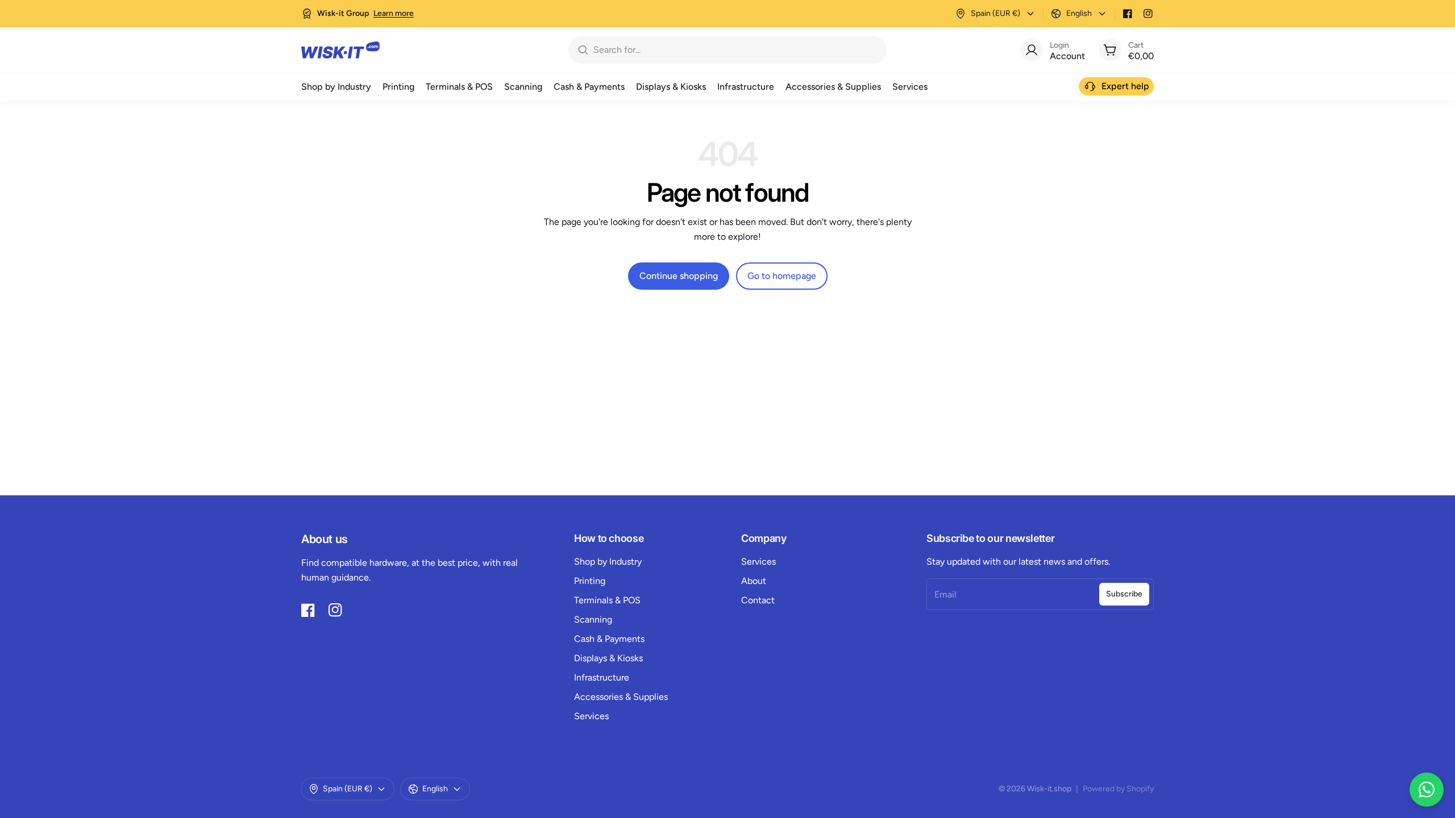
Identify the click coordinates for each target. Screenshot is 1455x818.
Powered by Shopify (1118, 789)
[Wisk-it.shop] (340, 50)
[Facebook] (1127, 13)
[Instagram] (1148, 13)
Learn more (393, 13)
